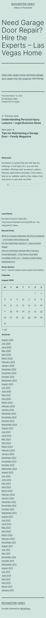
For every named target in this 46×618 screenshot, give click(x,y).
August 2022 (7, 516)
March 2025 (7, 402)
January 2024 (8, 454)
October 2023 (8, 465)
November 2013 (9, 557)
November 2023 (9, 461)
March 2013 (7, 586)
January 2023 (8, 498)
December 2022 (9, 502)
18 (11, 311)
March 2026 (7, 358)
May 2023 (6, 483)
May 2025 (6, 395)
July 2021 (6, 550)
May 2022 (6, 527)
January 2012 (8, 590)
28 (29, 317)
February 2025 (8, 406)
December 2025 (9, 369)
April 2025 (6, 399)
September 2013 (9, 564)
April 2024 (6, 443)
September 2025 (9, 380)
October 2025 (8, 377)
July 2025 (6, 388)
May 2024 (6, 439)
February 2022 (8, 539)
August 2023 (7, 472)
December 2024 (9, 413)
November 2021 (9, 542)
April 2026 (6, 354)
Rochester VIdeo (11, 99)
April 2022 (6, 531)
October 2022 (8, 509)
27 (23, 317)
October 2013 (8, 561)
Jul (5, 329)
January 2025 (8, 410)
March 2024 (7, 446)
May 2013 (6, 579)
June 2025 (6, 391)
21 (29, 311)
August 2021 (7, 546)
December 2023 (9, 458)
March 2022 (7, 535)
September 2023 (9, 469)
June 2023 (6, 480)
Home (17, 101)
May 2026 (6, 351)
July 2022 (6, 520)
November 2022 (9, 505)
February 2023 (8, 494)
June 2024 (6, 436)
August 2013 (7, 568)
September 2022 (9, 513)
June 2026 (6, 347)
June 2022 (6, 524)
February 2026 (8, 362)
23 (41, 311)
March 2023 (7, 491)
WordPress (25, 608)
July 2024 (6, 432)
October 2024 (8, 421)
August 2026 (7, 340)
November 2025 (9, 373)
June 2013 (6, 575)
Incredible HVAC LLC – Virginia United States (22, 258)
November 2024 (9, 417)
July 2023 (6, 476)
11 (11, 305)
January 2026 (8, 366)
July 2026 (6, 343)
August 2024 (7, 428)
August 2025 (7, 384)
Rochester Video (23, 4)
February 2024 (8, 450)
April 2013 (6, 583)
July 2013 (6, 572)
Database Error (8, 261)
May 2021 (6, 553)
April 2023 (6, 487)
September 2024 (9, 424)
